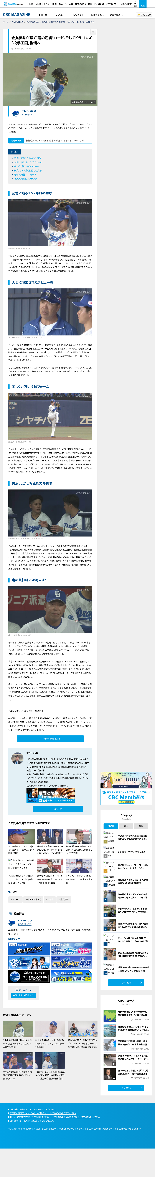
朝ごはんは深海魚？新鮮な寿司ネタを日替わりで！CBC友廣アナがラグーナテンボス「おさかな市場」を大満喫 (133, 958)
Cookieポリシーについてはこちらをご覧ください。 (32, 1120)
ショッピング (126, 3)
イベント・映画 (50, 3)
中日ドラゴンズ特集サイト (23, 995)
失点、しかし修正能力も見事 (28, 170)
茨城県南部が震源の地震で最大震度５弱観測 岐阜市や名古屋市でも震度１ (132, 1044)
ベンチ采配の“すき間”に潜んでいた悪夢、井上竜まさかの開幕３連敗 (21, 849)
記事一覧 (58, 808)
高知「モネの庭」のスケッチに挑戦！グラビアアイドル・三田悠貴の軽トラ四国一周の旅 (133, 912)
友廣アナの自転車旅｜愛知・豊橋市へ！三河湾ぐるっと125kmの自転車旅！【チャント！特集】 (133, 926)
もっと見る (126, 982)
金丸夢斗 (64, 899)
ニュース (63, 3)
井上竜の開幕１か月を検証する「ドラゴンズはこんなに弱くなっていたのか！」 (50, 1043)
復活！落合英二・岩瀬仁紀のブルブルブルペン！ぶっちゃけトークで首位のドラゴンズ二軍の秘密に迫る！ (82, 1045)
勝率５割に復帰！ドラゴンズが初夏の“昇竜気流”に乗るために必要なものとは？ (17, 1075)
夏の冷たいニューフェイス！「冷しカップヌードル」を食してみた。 (133, 867)
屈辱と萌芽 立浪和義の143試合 (48, 774)
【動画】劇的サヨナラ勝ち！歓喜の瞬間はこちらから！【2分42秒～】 (55, 140)
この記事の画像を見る (50, 738)
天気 (71, 3)
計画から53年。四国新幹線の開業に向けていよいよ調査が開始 (133, 969)
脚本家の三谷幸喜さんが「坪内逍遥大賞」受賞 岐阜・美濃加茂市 (133, 1072)
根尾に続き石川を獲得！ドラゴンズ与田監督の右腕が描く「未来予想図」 (79, 849)
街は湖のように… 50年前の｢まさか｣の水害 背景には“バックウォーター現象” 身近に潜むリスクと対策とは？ (133, 1031)
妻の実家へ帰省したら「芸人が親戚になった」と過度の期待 (133, 881)
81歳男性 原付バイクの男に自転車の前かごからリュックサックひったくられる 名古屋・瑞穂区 (133, 1059)
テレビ (30, 3)
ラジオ (38, 3)
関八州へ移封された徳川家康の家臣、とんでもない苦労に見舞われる (133, 839)
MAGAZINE (80, 3)
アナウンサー (112, 3)
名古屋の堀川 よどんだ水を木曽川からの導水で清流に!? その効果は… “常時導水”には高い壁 (132, 897)
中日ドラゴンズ (17, 22)
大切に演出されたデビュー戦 (28, 162)
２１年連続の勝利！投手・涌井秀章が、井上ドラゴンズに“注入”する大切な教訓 (17, 1043)
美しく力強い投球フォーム (26, 166)
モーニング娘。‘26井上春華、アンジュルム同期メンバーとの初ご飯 (133, 940)
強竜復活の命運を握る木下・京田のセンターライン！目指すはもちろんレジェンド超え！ (50, 849)
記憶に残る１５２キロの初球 (27, 158)
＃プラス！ (55, 785)
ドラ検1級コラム (32, 22)
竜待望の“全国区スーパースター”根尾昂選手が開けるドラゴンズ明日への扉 (50, 879)
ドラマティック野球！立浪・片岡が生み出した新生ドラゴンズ (79, 879)
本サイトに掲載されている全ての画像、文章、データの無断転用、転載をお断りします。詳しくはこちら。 (55, 1117)
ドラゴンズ (99, 3)
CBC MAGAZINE (16, 14)
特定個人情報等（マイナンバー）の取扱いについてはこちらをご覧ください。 (43, 1113)
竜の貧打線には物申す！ (26, 174)
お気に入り (145, 14)
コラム (50, 899)
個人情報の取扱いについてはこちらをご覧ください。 (33, 1109)
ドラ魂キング (43, 785)
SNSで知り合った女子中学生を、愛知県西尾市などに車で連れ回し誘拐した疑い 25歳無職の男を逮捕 (132, 1017)
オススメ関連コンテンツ (25, 178)
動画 (90, 3)
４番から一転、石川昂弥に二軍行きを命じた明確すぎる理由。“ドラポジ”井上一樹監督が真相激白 (50, 1075)
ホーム (5, 22)
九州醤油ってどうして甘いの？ (131, 852)
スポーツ (16, 899)
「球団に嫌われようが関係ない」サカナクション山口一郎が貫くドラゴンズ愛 (21, 879)
